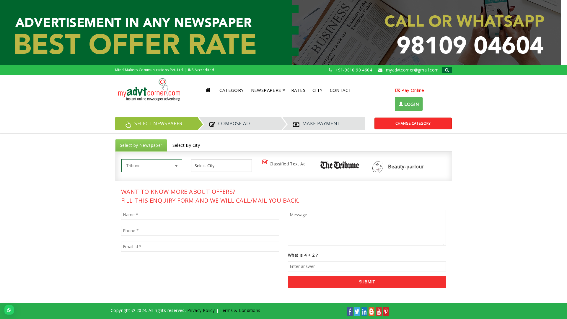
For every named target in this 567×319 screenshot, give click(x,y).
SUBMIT (367, 281)
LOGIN (411, 104)
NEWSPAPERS (266, 90)
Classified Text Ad (288, 164)
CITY (317, 90)
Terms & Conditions (240, 310)
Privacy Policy (201, 310)
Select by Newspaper (141, 145)
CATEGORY (231, 90)
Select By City (186, 145)
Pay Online (412, 90)
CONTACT (340, 90)
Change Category (413, 123)
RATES (298, 90)
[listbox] (206, 165)
